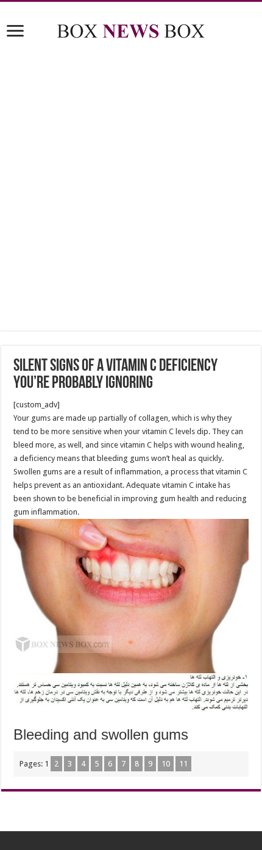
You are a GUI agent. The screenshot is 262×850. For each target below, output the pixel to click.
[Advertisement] (131, 187)
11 (183, 763)
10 (165, 763)
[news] (131, 28)
